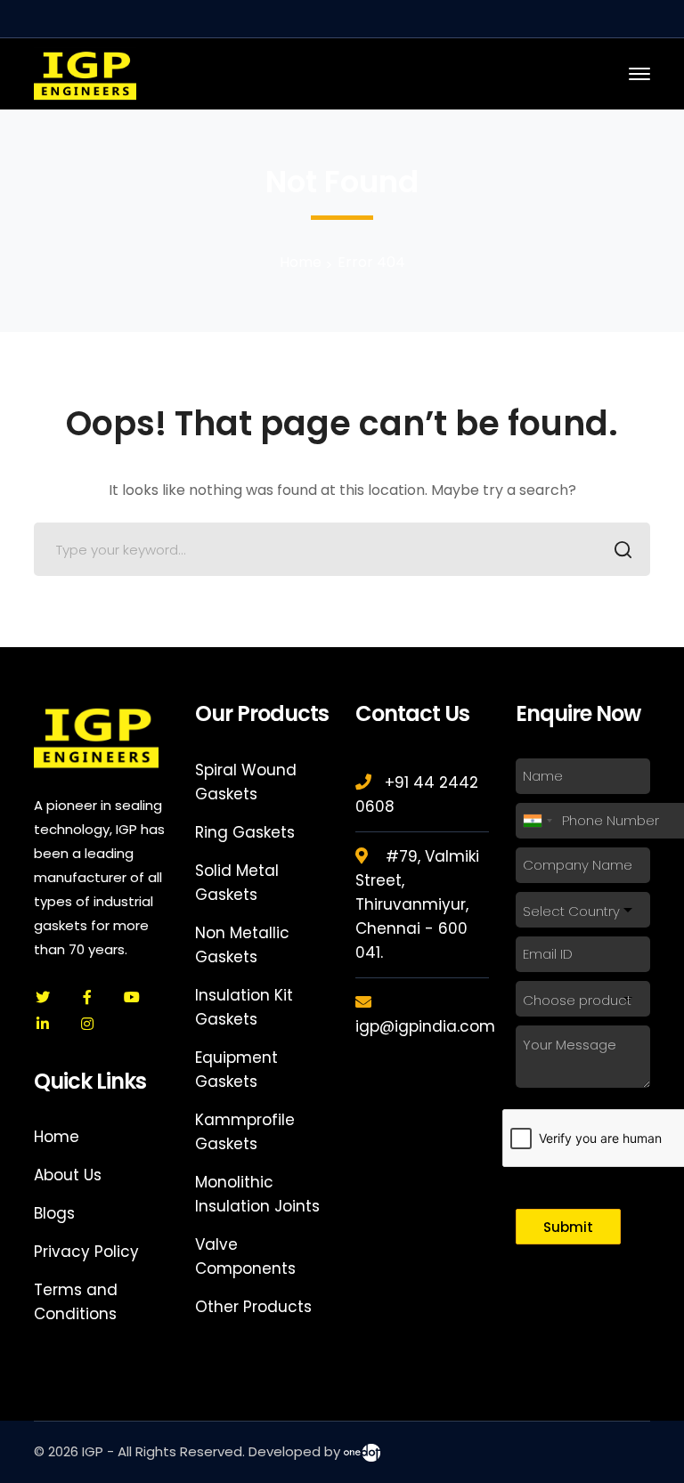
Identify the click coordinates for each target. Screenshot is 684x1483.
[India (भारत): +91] (537, 821)
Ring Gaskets (245, 832)
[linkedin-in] (43, 1024)
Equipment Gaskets (236, 1069)
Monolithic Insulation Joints (257, 1194)
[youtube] (132, 997)
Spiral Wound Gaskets (246, 782)
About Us (68, 1175)
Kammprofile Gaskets (245, 1132)
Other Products (253, 1306)
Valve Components (245, 1256)
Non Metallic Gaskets (242, 945)
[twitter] (43, 997)
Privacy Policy (86, 1251)
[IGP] (85, 72)
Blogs (54, 1213)
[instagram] (87, 1024)
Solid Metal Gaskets (237, 882)
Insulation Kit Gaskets (244, 1007)
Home (301, 262)
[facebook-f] (87, 997)
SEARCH (623, 549)
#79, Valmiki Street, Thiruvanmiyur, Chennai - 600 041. (417, 904)
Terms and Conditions (76, 1302)
